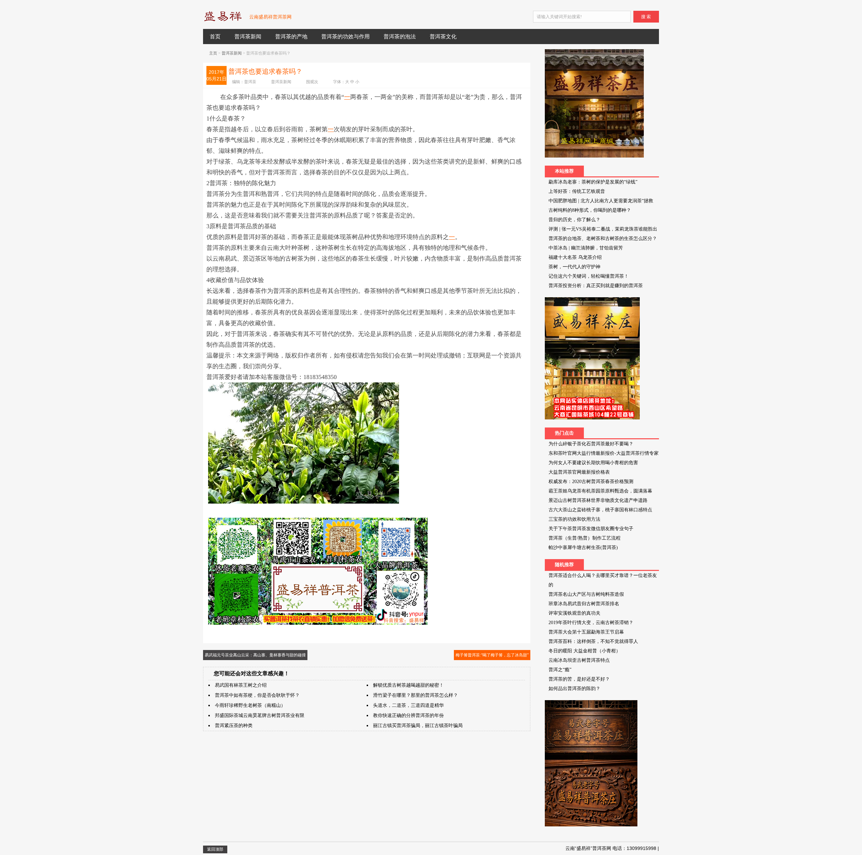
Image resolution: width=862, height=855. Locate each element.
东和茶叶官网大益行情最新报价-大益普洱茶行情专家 (604, 453)
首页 (215, 36)
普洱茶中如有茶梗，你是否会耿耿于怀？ (257, 695)
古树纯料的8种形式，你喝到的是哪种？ (590, 210)
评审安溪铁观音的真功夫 (574, 613)
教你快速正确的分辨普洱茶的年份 (408, 715)
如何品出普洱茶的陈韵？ (574, 688)
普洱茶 (250, 81)
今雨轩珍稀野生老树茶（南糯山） (250, 705)
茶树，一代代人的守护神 (574, 266)
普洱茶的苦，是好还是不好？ (579, 679)
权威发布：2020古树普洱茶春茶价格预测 (591, 481)
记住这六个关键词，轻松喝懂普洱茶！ (589, 276)
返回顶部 (215, 849)
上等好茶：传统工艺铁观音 (577, 191)
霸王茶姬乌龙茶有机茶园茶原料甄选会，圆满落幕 (600, 490)
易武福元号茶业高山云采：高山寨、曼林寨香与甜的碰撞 (255, 655)
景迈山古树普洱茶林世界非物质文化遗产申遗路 (598, 500)
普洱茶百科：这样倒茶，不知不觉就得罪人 (593, 641)
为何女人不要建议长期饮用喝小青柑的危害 (593, 462)
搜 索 (646, 16)
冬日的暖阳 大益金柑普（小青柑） (585, 650)
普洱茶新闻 (247, 36)
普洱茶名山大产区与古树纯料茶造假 (586, 594)
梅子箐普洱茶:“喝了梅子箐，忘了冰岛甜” (492, 655)
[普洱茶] (222, 19)
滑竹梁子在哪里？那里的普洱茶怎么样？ (415, 695)
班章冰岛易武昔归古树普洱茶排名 (584, 603)
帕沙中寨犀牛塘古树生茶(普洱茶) (583, 547)
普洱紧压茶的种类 (234, 725)
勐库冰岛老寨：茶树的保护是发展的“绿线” (593, 181)
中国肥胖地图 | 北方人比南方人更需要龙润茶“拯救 (601, 200)
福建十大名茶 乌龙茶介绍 (575, 257)
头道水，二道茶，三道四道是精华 (408, 705)
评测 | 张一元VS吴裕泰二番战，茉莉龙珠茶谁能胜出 (603, 229)
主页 (213, 53)
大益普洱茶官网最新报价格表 (579, 472)
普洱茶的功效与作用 (345, 36)
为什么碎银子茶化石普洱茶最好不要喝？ (591, 443)
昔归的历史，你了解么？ (574, 219)
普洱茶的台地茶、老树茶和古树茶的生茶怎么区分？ (603, 238)
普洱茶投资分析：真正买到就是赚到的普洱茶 (596, 285)
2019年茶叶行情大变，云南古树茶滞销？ (591, 622)
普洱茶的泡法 (400, 36)
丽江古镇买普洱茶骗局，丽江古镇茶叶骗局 (418, 725)
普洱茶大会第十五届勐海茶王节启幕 (586, 632)
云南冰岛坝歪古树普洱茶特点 (579, 660)
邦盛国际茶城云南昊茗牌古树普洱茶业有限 (259, 715)
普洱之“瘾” (560, 669)
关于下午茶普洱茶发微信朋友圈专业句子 (591, 528)
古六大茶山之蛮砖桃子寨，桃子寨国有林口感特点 (600, 509)
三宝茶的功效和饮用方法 (574, 519)
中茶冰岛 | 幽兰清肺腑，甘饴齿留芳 (586, 247)
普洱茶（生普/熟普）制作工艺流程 (585, 538)
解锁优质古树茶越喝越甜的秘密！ (408, 685)
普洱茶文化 (443, 36)
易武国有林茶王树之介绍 (241, 685)
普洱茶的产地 (291, 36)
